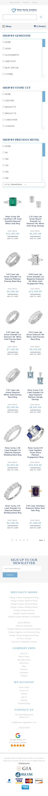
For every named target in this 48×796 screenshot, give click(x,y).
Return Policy (24, 656)
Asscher (9, 100)
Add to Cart (12, 238)
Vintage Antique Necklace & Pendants (24, 617)
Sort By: (7, 184)
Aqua (7, 48)
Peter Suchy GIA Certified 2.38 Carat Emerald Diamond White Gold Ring (13, 220)
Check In (26, 2)
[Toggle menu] (3, 26)
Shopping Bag (24, 703)
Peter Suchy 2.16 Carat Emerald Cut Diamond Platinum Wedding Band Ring (12, 509)
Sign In (35, 2)
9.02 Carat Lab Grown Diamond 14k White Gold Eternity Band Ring (35, 335)
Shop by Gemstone (24, 626)
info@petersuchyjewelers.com (24, 722)
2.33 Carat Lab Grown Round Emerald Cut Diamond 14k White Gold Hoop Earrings (35, 221)
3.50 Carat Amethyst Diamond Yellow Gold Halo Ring (35, 508)
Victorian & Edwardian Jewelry (24, 642)
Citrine (8, 74)
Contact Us (24, 690)
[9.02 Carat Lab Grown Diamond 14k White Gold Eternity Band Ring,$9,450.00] (35, 317)
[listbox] (18, 184)
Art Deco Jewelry (24, 638)
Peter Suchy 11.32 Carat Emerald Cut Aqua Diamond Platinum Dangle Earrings (35, 395)
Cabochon (10, 119)
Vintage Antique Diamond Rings (24, 604)
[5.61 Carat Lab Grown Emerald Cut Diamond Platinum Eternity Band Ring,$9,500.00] (12, 259)
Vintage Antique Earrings (24, 610)
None (7, 42)
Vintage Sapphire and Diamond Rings (24, 632)
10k (6, 159)
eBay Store (24, 663)
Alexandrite (11, 55)
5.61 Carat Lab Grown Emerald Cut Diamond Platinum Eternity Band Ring (12, 278)
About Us (24, 653)
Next (41, 540)
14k (6, 171)
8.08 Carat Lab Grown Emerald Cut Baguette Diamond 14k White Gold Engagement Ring (35, 279)
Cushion (9, 126)
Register (24, 700)
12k (6, 165)
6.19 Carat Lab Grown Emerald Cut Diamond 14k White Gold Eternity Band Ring (12, 337)
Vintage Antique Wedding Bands (24, 607)
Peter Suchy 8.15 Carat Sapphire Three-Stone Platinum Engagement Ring (35, 452)
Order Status (24, 687)
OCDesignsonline (24, 763)
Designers (24, 672)
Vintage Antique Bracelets (24, 613)
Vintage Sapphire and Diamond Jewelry (24, 629)
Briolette (10, 113)
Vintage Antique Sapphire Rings (24, 601)
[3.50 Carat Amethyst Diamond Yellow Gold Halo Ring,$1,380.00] (35, 491)
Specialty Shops (24, 660)
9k (6, 152)
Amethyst (10, 61)
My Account (15, 2)
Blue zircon (11, 67)
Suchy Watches (24, 622)
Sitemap (24, 676)
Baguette (10, 107)
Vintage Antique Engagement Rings (24, 597)
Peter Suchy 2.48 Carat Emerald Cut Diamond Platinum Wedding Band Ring (12, 451)
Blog (24, 666)
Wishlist (24, 694)
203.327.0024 (24, 727)
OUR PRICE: (13, 231)
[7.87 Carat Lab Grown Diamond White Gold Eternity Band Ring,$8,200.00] (12, 375)
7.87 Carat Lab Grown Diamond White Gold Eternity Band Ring (13, 393)
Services (24, 669)
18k (6, 178)
